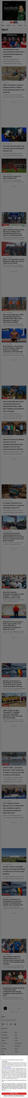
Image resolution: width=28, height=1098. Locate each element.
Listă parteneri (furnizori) (6, 1090)
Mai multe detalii (8, 1067)
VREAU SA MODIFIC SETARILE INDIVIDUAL (14, 1095)
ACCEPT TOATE (14, 1093)
